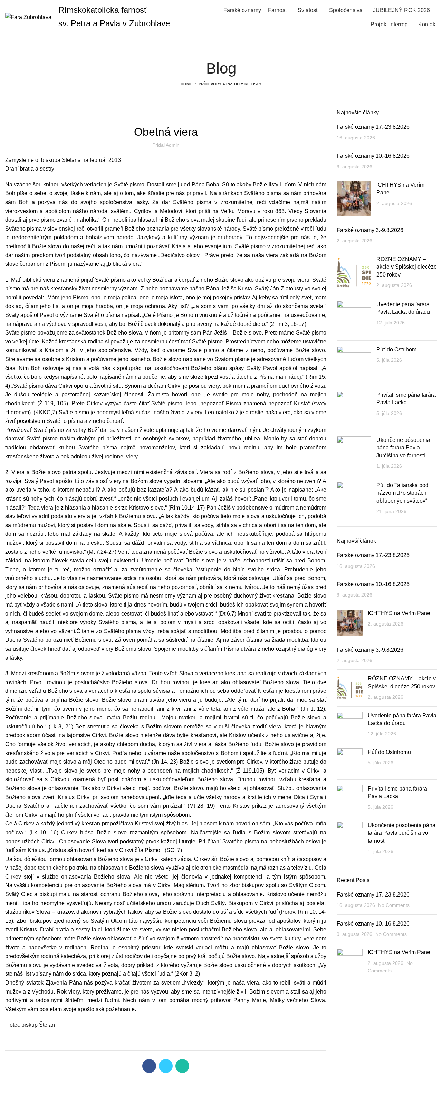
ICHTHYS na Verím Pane (399, 613)
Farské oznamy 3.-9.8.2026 (370, 230)
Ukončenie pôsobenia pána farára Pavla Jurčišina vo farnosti (403, 447)
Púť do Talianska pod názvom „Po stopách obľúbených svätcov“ (402, 493)
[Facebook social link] (149, 1066)
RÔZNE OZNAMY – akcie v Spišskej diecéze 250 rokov (406, 267)
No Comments (394, 905)
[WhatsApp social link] (182, 1066)
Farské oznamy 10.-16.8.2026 (373, 156)
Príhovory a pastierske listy (230, 84)
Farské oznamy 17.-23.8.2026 (373, 127)
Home (186, 84)
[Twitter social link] (166, 1066)
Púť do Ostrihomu (398, 349)
